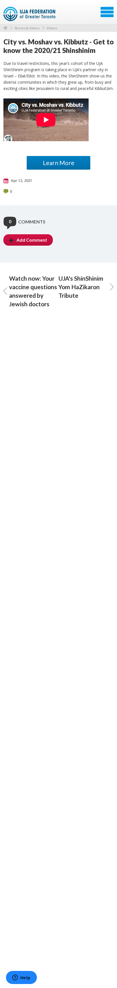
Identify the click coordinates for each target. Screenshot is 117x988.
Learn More (58, 162)
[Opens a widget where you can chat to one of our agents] (21, 978)
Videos (52, 28)
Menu (107, 12)
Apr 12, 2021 (21, 180)
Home (5, 28)
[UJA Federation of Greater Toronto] (30, 14)
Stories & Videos (26, 28)
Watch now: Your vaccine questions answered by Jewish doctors (33, 291)
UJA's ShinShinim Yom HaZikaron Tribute (80, 287)
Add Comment (31, 240)
